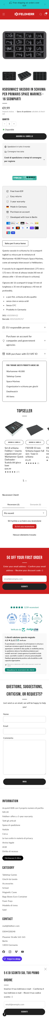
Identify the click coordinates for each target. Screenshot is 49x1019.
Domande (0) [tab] (35, 504)
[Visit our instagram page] (10, 952)
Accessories (7, 883)
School (5, 888)
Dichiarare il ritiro (13, 858)
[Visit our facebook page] (4, 952)
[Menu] (3, 14)
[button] (5, 1014)
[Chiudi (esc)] (45, 969)
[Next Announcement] (45, 4)
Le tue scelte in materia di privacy (17, 838)
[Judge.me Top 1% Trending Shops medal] (37, 618)
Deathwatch (12, 391)
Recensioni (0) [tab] (13, 504)
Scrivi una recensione (24, 526)
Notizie (5, 829)
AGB (4, 847)
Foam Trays (7, 901)
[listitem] (25, 4)
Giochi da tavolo (9, 879)
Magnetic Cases (9, 892)
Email (5, 726)
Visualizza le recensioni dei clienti (20, 670)
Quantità (5, 119)
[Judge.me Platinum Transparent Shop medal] (24, 618)
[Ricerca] (40, 14)
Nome (6, 714)
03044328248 (8, 931)
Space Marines (13, 381)
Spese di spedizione (24, 111)
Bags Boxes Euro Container (14, 896)
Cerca (5, 833)
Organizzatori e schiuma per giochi (22, 386)
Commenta (8, 738)
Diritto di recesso (10, 851)
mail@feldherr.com (10, 926)
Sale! (4, 909)
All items (10, 396)
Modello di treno (10, 905)
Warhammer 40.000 (15, 371)
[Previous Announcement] (4, 4)
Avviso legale (8, 842)
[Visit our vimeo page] (16, 952)
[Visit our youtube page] (22, 952)
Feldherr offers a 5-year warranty (17, 816)
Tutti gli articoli (9, 820)
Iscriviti (24, 1012)
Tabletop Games (13, 376)
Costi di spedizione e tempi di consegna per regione (22, 159)
